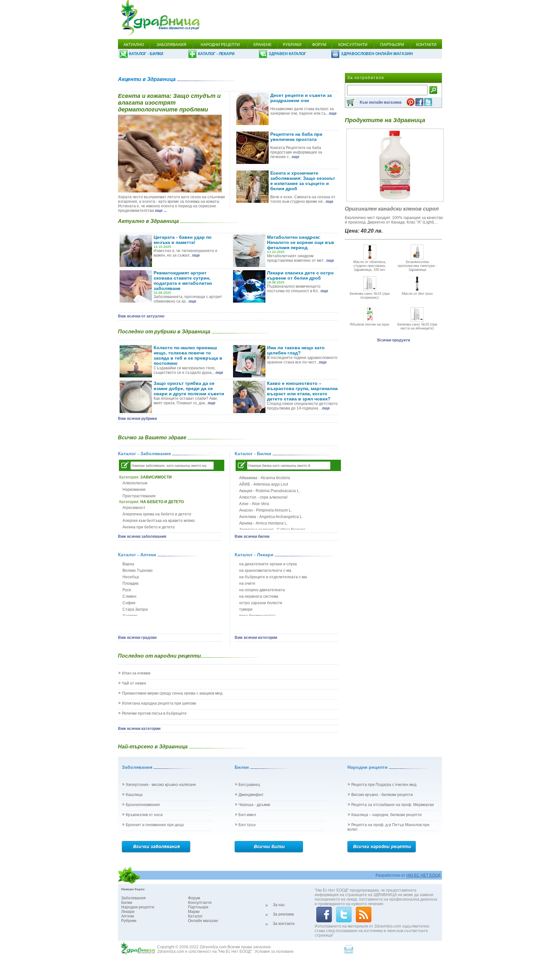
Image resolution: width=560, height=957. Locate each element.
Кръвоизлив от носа (144, 815)
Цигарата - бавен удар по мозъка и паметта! (183, 240)
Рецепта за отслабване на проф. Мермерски (392, 804)
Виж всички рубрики (137, 418)
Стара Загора (135, 609)
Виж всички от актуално (141, 316)
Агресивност (134, 507)
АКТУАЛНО (133, 44)
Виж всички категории (256, 637)
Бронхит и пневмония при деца (155, 825)
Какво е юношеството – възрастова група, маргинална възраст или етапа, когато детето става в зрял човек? (302, 391)
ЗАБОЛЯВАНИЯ (171, 44)
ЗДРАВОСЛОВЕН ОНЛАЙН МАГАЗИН (377, 54)
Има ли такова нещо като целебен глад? (296, 350)
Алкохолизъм (134, 483)
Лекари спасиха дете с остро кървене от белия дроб (300, 275)
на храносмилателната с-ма (265, 570)
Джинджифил (251, 794)
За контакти (284, 923)
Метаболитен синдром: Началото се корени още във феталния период (300, 242)
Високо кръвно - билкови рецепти (382, 794)
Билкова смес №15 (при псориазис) (370, 295)
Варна (128, 564)
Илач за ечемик (136, 673)
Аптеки (127, 916)
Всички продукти (393, 340)
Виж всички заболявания (142, 536)
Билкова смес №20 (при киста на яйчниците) (417, 326)
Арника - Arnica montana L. (263, 523)
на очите (247, 583)
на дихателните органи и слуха (268, 564)
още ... (161, 210)
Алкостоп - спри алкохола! (263, 497)
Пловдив (130, 583)
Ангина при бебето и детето (148, 527)
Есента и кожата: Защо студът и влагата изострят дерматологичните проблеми (169, 103)
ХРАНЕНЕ (262, 44)
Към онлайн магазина (381, 102)
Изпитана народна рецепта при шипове (159, 703)
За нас (279, 905)
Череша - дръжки (254, 804)
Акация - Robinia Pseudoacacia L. (269, 491)
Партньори (198, 907)
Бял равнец (249, 784)
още (333, 113)
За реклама (283, 914)
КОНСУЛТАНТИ (353, 44)
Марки (194, 911)
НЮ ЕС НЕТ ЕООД (423, 875)
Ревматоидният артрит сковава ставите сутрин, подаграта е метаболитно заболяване (183, 280)
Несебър (130, 577)
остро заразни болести (260, 603)
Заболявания (133, 898)
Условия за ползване (274, 951)
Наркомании (134, 489)
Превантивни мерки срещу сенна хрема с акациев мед (172, 693)
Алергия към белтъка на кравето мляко (158, 520)
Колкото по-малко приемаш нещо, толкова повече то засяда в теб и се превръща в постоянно (188, 355)
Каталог (195, 916)
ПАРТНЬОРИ (392, 44)
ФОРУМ (319, 44)
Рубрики (128, 920)
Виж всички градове (137, 637)
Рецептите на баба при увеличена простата (296, 137)
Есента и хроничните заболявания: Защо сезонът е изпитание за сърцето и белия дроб (302, 180)
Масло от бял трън (417, 293)
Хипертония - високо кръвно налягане (161, 784)
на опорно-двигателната (262, 590)
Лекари (127, 911)
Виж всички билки (252, 536)
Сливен (129, 596)
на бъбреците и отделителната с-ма (273, 577)
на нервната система (258, 596)
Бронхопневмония (143, 804)
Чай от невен (134, 683)
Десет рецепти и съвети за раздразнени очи (301, 98)
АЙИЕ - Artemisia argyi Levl (263, 484)
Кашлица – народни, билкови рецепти (386, 815)
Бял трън (247, 825)
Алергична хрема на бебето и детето (156, 514)
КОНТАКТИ (426, 44)
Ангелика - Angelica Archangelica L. (271, 516)
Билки (126, 902)
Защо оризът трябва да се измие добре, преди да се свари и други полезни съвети (189, 388)
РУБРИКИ (292, 44)
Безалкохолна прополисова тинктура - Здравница (417, 265)
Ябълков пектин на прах (370, 324)
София (128, 603)
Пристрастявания (139, 496)
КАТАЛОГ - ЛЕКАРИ (216, 54)
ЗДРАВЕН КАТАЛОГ (287, 54)
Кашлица (134, 794)
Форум (194, 898)
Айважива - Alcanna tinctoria (264, 478)
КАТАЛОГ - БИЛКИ (146, 54)
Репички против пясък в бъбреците (154, 713)
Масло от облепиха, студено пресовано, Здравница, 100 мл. (369, 265)
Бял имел (247, 815)
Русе (126, 590)
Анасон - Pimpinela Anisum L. (265, 510)
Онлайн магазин (203, 920)
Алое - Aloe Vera (254, 504)
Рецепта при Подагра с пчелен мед (383, 784)
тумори (245, 609)
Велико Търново (137, 570)
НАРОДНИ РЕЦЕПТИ (220, 44)
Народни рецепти (137, 907)
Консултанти (200, 902)
